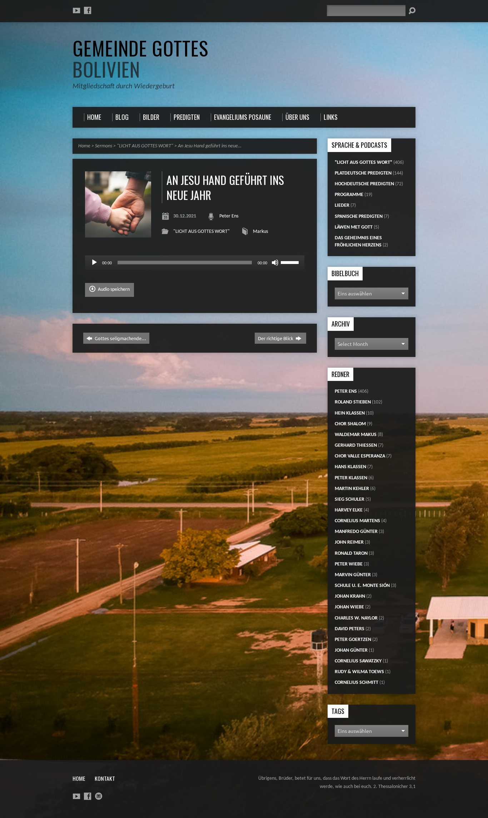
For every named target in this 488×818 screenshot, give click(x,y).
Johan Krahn (350, 596)
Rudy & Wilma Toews (359, 672)
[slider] (291, 261)
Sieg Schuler (349, 499)
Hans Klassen (350, 467)
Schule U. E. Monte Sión (362, 585)
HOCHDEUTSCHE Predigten (364, 184)
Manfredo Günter (356, 531)
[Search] (411, 10)
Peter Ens (228, 216)
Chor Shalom (350, 424)
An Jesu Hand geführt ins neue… (209, 146)
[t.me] (98, 796)
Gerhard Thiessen (356, 445)
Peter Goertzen (353, 639)
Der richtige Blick (276, 338)
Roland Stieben (353, 402)
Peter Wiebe (349, 564)
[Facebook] (87, 10)
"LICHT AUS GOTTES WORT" (145, 146)
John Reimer (349, 542)
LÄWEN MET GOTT (354, 227)
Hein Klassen (350, 413)
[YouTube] (76, 10)
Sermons (103, 146)
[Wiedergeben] (94, 262)
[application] (194, 262)
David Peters (349, 629)
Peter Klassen (351, 478)
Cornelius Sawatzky (358, 661)
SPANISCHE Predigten (359, 216)
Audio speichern (113, 289)
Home (84, 146)
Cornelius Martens (357, 521)
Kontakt (105, 778)
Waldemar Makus (356, 434)
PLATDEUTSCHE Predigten (363, 173)
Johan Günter (351, 650)
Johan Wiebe (349, 607)
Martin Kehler (352, 488)
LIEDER (342, 205)
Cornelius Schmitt (356, 682)
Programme (349, 194)
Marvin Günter (353, 575)
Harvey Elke (349, 510)
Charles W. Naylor (356, 618)
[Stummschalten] (275, 262)
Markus (260, 231)
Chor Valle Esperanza (360, 456)
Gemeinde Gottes (140, 58)
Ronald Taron (351, 553)
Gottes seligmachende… (120, 338)
